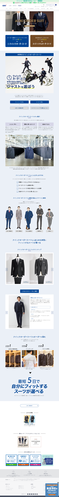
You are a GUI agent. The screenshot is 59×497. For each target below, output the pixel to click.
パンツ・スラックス (16, 8)
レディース (14, 5)
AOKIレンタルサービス (21, 488)
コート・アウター (37, 8)
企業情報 (32, 484)
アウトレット (51, 8)
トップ (6, 10)
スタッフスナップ (38, 6)
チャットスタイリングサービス (9, 488)
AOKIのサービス (7, 484)
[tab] (17, 41)
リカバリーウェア (43, 8)
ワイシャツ (21, 8)
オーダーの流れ (39, 102)
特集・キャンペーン (9, 10)
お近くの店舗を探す (19, 108)
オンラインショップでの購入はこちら (40, 108)
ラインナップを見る (19, 102)
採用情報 (32, 488)
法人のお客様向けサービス (9, 489)
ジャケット (10, 8)
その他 (47, 8)
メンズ (10, 5)
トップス (25, 8)
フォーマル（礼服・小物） (31, 8)
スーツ (6, 8)
